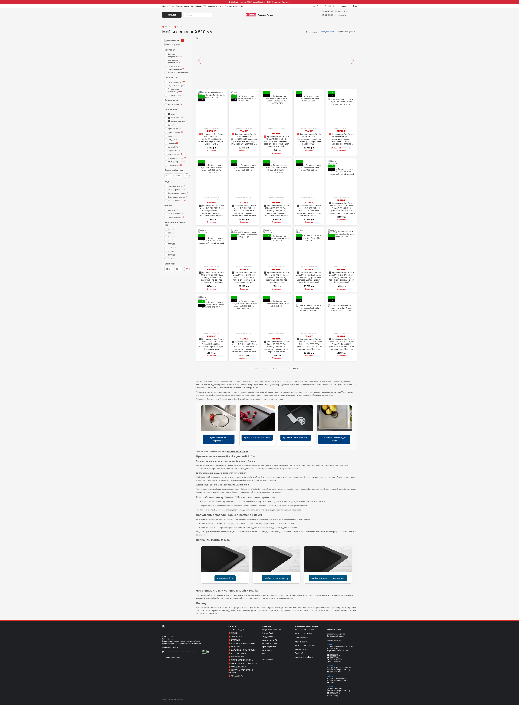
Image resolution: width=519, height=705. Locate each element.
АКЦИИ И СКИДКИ (236, 630)
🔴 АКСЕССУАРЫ (235, 676)
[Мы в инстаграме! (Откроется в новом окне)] (248, 6)
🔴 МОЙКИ (232, 633)
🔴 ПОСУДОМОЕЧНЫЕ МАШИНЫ (242, 663)
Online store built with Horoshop (172, 699)
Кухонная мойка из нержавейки (218, 439)
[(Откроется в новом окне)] (204, 652)
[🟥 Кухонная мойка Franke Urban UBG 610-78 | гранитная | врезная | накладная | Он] (341, 108)
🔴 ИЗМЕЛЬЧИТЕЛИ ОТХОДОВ (241, 643)
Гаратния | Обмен (231, 6)
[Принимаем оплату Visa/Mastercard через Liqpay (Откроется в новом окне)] (182, 652)
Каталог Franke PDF (198, 6)
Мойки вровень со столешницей (327, 578)
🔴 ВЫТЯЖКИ (234, 647)
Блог (242, 6)
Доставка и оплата (215, 6)
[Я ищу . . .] (210, 15)
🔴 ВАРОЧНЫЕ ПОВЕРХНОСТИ (241, 650)
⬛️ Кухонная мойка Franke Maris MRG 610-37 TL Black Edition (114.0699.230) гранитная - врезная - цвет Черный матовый (341, 277)
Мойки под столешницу (276, 578)
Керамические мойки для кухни (334, 439)
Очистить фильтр (172, 44)
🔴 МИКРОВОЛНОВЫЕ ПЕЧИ (240, 660)
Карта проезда (333, 696)
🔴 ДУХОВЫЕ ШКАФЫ (237, 653)
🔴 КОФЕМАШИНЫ (236, 657)
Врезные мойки (225, 578)
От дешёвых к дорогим (346, 32)
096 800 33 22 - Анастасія (335, 11)
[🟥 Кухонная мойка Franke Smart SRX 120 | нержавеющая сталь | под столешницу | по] (309, 108)
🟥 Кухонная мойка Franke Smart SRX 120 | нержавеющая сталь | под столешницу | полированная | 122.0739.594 (309, 139)
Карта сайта (266, 650)
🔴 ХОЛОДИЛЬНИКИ (237, 667)
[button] (517, 2)
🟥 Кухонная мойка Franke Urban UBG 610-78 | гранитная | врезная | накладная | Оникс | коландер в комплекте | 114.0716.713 (341, 140)
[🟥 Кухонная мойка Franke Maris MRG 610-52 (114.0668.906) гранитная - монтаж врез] (244, 108)
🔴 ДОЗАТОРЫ (234, 640)
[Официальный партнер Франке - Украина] (179, 628)
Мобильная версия (172, 657)
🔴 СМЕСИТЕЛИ (235, 637)
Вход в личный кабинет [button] (271, 630)
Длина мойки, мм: (172, 40)
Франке (210, 399)
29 (282, 335)
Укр (314, 6)
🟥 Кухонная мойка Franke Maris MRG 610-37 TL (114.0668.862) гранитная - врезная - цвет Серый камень (211, 139)
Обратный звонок (301, 637)
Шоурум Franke (168, 6)
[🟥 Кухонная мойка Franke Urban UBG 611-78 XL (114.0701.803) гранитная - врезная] (276, 108)
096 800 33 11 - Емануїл (334, 15)
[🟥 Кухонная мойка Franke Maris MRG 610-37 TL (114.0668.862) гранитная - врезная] (211, 108)
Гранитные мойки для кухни (257, 437)
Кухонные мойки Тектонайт (295, 437)
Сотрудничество (182, 6)
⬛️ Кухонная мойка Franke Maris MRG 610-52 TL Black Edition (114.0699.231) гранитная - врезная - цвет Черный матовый (211, 344)
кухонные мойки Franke (237, 451)
